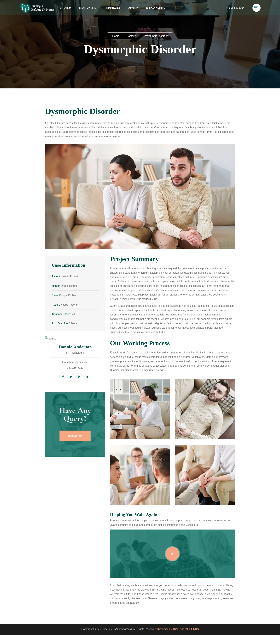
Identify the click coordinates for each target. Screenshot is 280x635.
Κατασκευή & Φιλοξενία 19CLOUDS (178, 629)
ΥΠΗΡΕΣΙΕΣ (112, 7)
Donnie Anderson (75, 347)
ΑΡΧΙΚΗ (65, 7)
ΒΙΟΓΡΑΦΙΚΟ (87, 7)
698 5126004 (236, 7)
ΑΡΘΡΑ (133, 7)
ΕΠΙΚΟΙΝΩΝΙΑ (155, 7)
